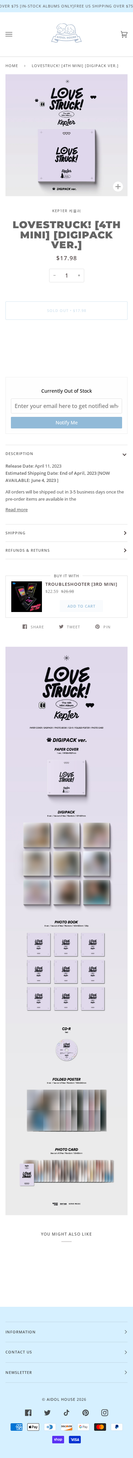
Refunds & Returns (27, 550)
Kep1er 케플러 (66, 210)
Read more (16, 509)
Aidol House (61, 1399)
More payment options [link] (66, 351)
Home (11, 65)
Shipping (15, 532)
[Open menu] (15, 34)
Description (19, 453)
